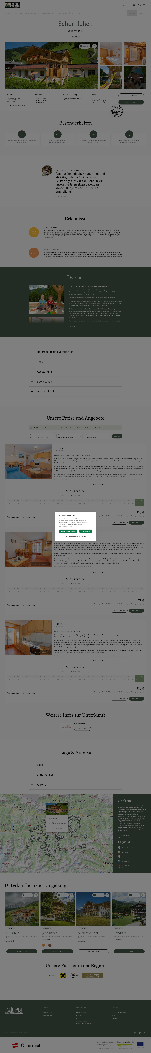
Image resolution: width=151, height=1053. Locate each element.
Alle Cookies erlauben (68, 531)
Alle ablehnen (85, 531)
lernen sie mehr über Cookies (65, 526)
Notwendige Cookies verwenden (75, 536)
